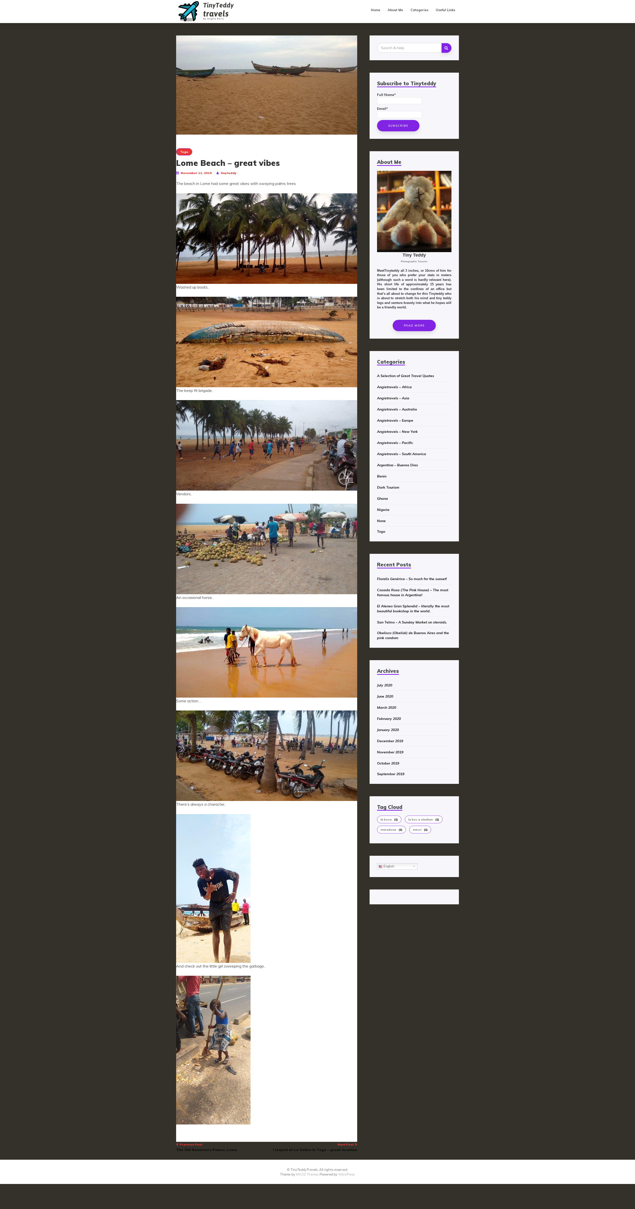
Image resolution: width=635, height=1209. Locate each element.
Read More (414, 325)
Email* (382, 108)
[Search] (446, 48)
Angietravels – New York (397, 431)
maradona (391, 829)
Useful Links (445, 10)
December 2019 (390, 741)
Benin (381, 476)
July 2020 (384, 685)
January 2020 (388, 730)
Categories (419, 10)
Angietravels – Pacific (395, 443)
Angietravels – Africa (394, 387)
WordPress (346, 1174)
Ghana (382, 498)
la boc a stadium (423, 819)
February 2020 (389, 718)
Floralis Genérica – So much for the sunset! (412, 579)
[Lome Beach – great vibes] (266, 85)
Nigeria (383, 509)
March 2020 (386, 707)
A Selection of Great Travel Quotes (405, 376)
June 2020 (385, 696)
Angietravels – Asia (393, 398)
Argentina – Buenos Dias (397, 465)
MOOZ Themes (307, 1174)
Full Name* (386, 94)
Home (375, 10)
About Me (395, 10)
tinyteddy (228, 173)
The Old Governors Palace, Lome (206, 1147)
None (381, 521)
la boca (389, 819)
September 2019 (390, 774)
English (388, 866)
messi (420, 829)
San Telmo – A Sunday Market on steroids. (412, 622)
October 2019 (388, 763)
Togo (184, 152)
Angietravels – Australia (397, 409)
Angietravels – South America (401, 454)
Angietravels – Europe (395, 420)
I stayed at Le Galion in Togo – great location (315, 1147)
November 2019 (390, 752)
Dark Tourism (388, 487)
